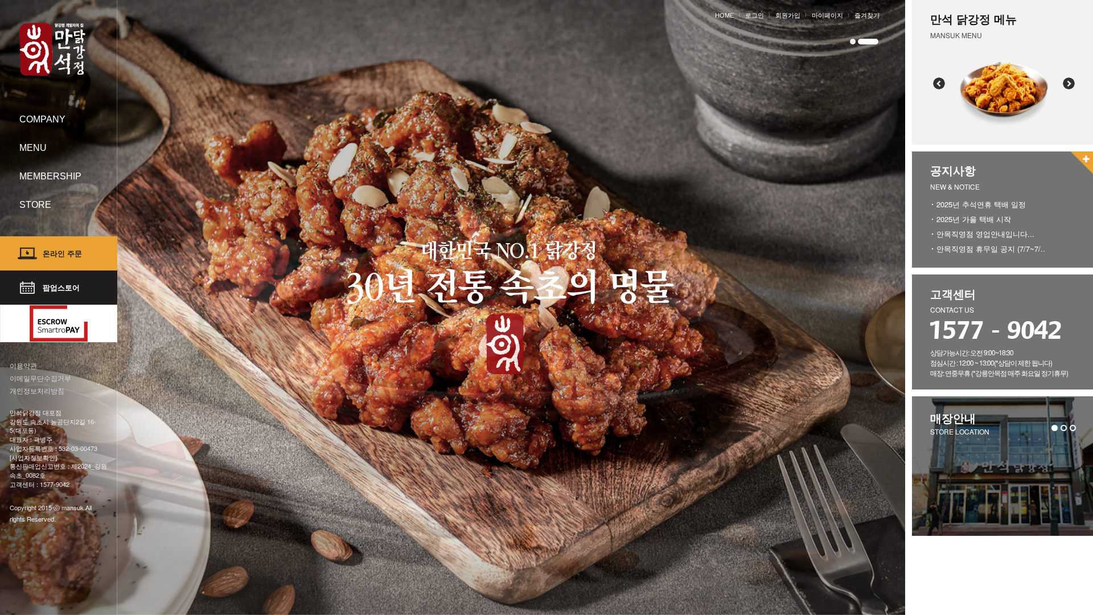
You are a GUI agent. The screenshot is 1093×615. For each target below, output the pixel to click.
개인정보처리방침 (37, 390)
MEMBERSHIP (50, 176)
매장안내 (953, 417)
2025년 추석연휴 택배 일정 (981, 204)
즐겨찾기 (867, 15)
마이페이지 (827, 15)
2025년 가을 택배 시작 (973, 219)
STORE (35, 205)
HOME (724, 15)
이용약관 (23, 365)
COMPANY (42, 119)
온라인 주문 (62, 253)
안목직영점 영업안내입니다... (985, 233)
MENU (33, 148)
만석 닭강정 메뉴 (973, 18)
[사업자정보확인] (33, 457)
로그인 (754, 15)
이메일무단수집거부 (40, 378)
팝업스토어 (61, 287)
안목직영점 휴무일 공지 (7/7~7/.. (990, 248)
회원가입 (787, 15)
